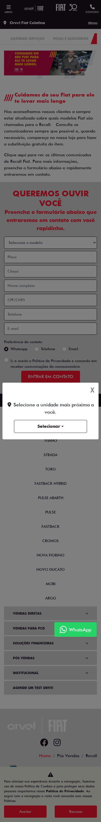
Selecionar (48, 426)
